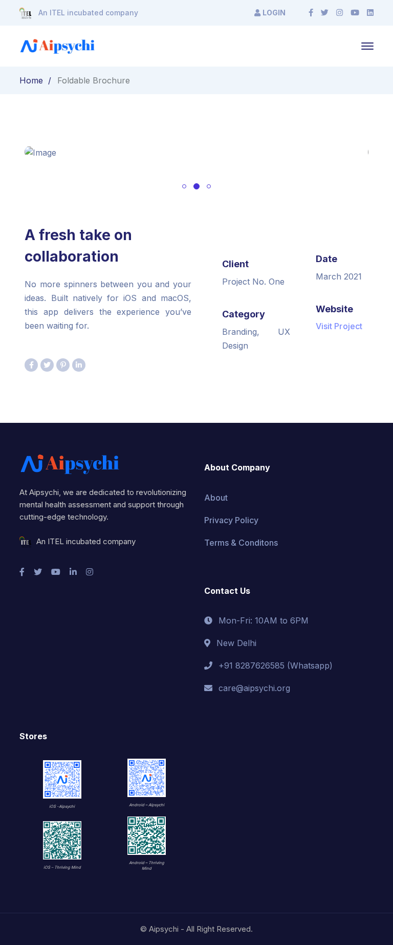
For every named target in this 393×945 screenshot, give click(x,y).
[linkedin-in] (73, 572)
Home (31, 80)
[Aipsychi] (57, 45)
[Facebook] (311, 13)
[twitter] (38, 572)
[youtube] (55, 572)
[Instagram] (339, 13)
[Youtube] (355, 13)
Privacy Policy (231, 520)
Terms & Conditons (241, 543)
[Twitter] (325, 13)
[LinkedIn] (370, 13)
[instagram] (89, 572)
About (216, 497)
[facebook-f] (22, 572)
